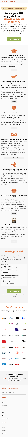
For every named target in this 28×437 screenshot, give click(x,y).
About (3, 412)
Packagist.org (5, 378)
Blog (3, 400)
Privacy (4, 430)
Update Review (8, 157)
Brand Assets (5, 418)
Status (3, 402)
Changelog (4, 405)
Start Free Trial (14, 39)
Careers (4, 415)
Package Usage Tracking (18, 157)
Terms (3, 427)
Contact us (4, 425)
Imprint (4, 433)
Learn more (14, 70)
